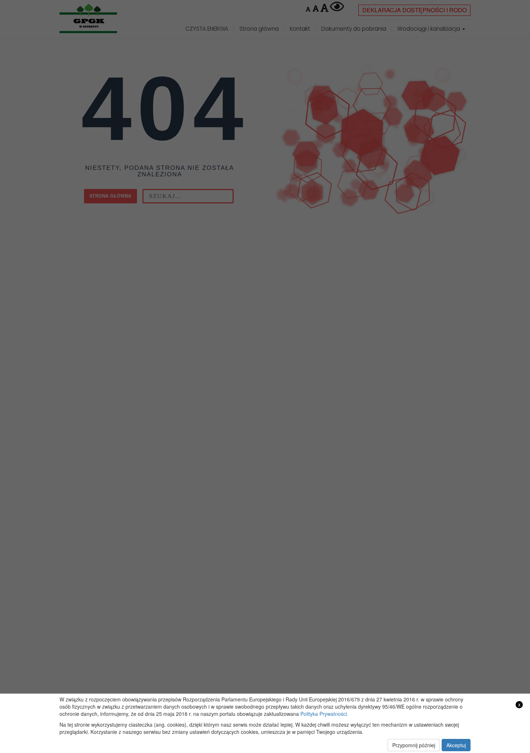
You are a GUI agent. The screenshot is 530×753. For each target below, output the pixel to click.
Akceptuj (456, 745)
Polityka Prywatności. (324, 713)
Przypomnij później (413, 745)
